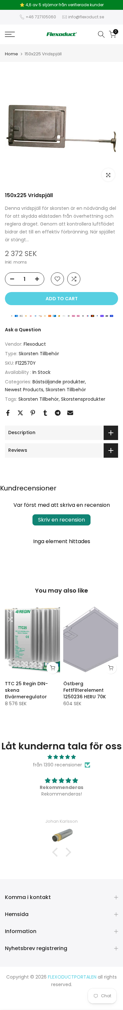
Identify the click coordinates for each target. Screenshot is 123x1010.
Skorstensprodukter (83, 399)
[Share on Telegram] (58, 413)
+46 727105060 (41, 17)
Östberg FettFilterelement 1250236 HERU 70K (84, 690)
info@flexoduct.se (86, 17)
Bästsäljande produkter (58, 381)
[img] (61, 757)
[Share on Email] (70, 413)
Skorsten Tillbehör (39, 353)
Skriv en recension (61, 519)
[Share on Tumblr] (45, 413)
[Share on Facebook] (8, 413)
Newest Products (24, 389)
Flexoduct (35, 344)
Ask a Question (23, 329)
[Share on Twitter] (20, 413)
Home (11, 54)
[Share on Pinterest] (33, 413)
